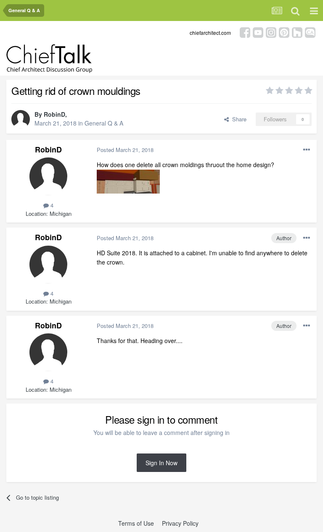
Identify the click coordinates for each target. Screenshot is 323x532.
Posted (125, 150)
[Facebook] (245, 31)
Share (237, 119)
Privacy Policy (180, 523)
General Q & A (104, 123)
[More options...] (306, 150)
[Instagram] (271, 31)
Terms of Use (136, 523)
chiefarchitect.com (210, 32)
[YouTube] (258, 31)
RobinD (54, 114)
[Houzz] (297, 31)
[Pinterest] (284, 31)
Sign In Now (161, 463)
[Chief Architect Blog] (310, 31)
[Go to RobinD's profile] (20, 119)
